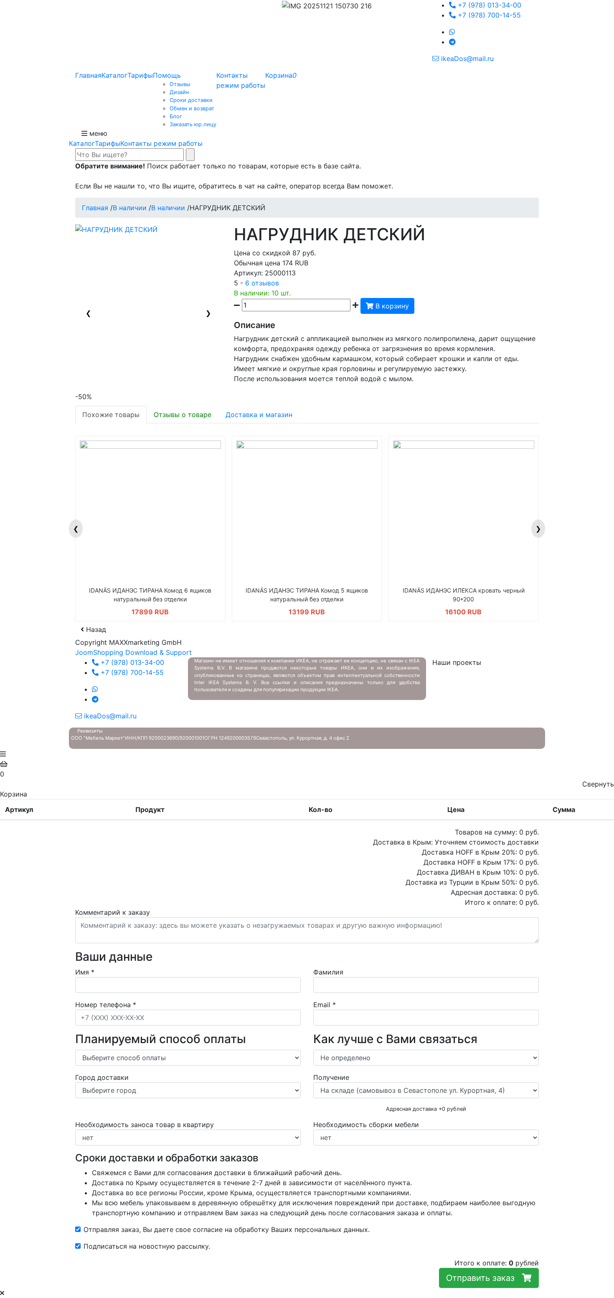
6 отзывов (262, 283)
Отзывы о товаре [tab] (182, 414)
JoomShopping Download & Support (133, 652)
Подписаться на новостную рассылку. (147, 1246)
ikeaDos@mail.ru (466, 58)
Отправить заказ (484, 1278)
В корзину (391, 306)
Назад (95, 629)
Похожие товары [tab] (111, 414)
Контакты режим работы (161, 143)
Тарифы (107, 143)
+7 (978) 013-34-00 (488, 5)
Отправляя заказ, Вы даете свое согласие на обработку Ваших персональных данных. (227, 1229)
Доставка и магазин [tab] (259, 414)
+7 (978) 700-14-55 (488, 15)
